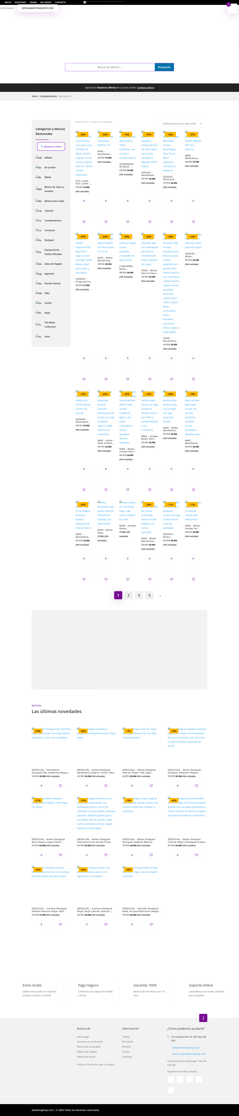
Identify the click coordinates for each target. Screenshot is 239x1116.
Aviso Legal (83, 1036)
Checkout (127, 1056)
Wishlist (126, 1046)
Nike (47, 293)
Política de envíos (86, 1056)
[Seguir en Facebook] (170, 1079)
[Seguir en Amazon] (170, 1090)
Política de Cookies (87, 1051)
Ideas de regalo (178, 79)
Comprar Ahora (155, 671)
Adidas (48, 157)
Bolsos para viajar (54, 200)
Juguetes (132, 79)
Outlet (152, 79)
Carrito (126, 1051)
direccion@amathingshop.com (189, 1053)
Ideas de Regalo (53, 263)
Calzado (83, 79)
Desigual (49, 240)
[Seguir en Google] (189, 1079)
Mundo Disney (53, 283)
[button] (84, 222)
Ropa (101, 79)
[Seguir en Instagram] (180, 1079)
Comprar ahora (145, 87)
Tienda (33, 2)
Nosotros (20, 2)
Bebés (117, 79)
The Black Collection (50, 324)
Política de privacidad (88, 1046)
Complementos (57, 79)
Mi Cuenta (45, 2)
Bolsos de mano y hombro (54, 189)
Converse (50, 230)
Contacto (60, 2)
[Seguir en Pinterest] (199, 1079)
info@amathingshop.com (37, 8)
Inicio (8, 2)
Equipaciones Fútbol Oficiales (53, 252)
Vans (47, 336)
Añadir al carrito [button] (84, 211)
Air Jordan (50, 167)
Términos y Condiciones (90, 1041)
